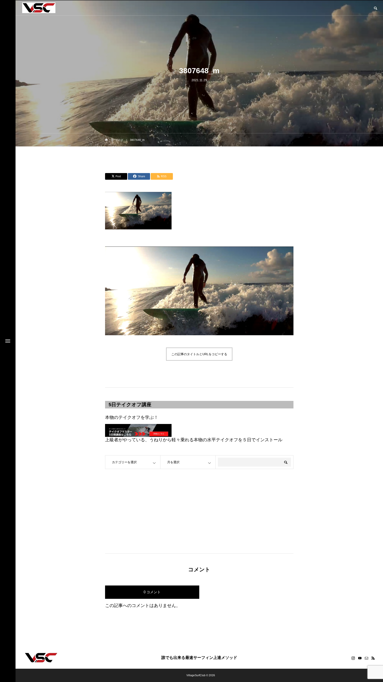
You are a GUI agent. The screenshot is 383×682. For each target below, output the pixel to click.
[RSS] (373, 658)
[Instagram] (353, 658)
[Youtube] (360, 658)
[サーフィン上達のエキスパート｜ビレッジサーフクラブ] (38, 7)
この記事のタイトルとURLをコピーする (199, 354)
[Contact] (366, 658)
